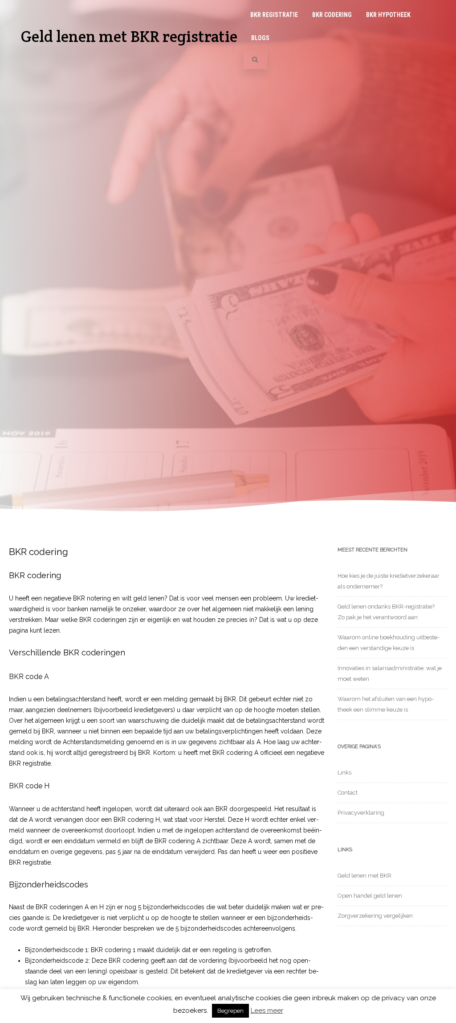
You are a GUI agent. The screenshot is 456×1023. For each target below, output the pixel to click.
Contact (348, 792)
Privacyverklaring (361, 812)
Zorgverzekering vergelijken (375, 915)
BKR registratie (274, 14)
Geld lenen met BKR (364, 875)
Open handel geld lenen (370, 895)
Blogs (260, 37)
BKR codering (332, 14)
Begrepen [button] (230, 1010)
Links (344, 772)
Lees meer (267, 1010)
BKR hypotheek (388, 14)
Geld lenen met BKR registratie (129, 36)
